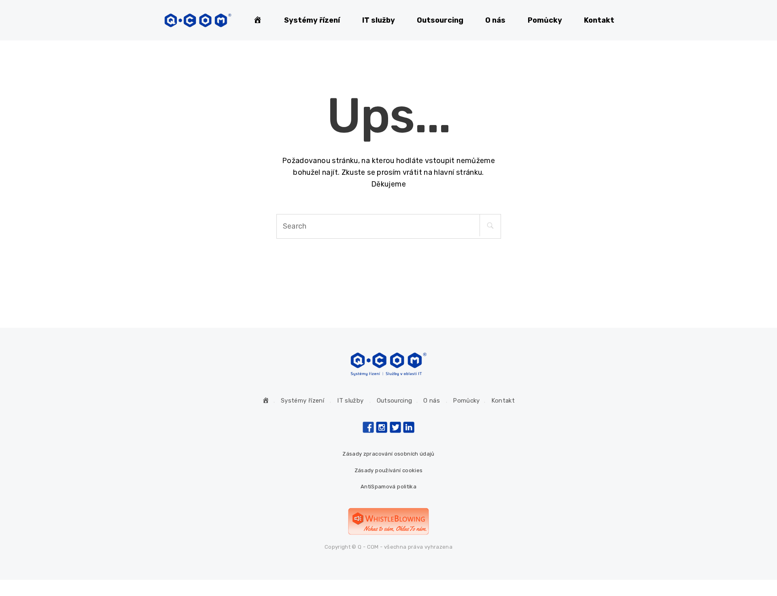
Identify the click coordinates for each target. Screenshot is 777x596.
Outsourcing (440, 20)
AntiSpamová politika (388, 487)
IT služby (378, 20)
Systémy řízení (312, 20)
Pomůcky (545, 20)
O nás (495, 20)
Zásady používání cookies (389, 470)
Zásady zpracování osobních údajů (388, 454)
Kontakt (599, 20)
